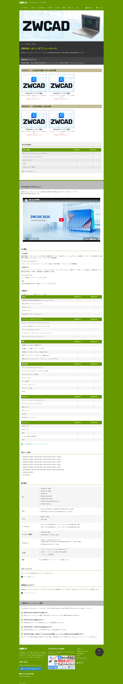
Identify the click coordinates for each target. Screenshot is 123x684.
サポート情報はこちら (29, 576)
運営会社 (78, 655)
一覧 (77, 7)
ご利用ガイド (90, 7)
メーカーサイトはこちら (29, 592)
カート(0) (100, 7)
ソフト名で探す (24, 7)
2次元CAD (57, 7)
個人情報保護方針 (80, 653)
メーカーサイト (44, 283)
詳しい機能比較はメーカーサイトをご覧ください (35, 444)
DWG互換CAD (41, 7)
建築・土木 (70, 7)
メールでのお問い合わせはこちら (31, 668)
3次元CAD (49, 7)
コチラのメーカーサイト (83, 636)
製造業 (64, 7)
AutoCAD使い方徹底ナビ (82, 658)
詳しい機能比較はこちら (30, 171)
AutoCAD (33, 7)
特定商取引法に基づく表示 (82, 651)
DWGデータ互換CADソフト (67, 191)
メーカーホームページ (54, 559)
